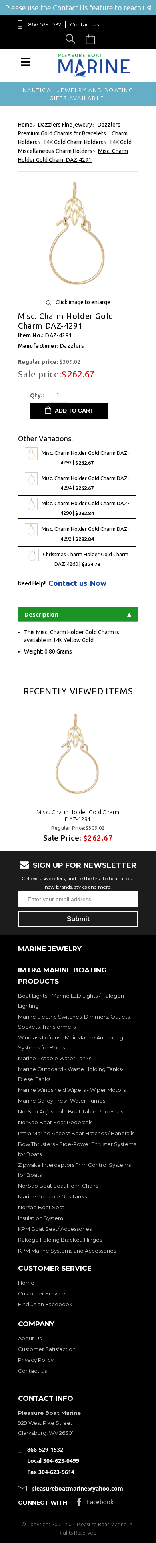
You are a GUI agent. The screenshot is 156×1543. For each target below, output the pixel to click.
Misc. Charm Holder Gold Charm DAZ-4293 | (85, 458)
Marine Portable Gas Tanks (52, 1196)
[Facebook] (95, 1504)
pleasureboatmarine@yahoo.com (77, 1488)
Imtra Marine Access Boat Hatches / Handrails (76, 1133)
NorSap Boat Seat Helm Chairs (58, 1185)
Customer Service (41, 1293)
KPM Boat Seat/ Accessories (55, 1229)
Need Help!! (32, 583)
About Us (30, 1338)
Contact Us (84, 24)
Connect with (42, 1502)
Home (26, 1282)
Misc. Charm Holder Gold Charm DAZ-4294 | (85, 483)
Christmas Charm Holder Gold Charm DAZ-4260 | (85, 559)
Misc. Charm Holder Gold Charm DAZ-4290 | (85, 508)
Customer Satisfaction (47, 1349)
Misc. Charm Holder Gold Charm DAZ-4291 (77, 816)
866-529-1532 (44, 24)
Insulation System (40, 1218)
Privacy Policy (36, 1360)
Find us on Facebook (45, 1304)
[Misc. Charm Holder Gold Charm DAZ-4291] (78, 283)
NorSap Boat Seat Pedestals (55, 1122)
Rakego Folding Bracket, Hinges (60, 1239)
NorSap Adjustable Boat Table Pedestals (70, 1111)
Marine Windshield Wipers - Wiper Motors (72, 1090)
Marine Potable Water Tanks (54, 1058)
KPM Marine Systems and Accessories (67, 1250)
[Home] (94, 75)
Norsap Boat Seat (41, 1207)
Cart (92, 39)
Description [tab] (41, 614)
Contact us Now (77, 583)
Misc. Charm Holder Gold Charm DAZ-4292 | (85, 534)
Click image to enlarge (83, 302)
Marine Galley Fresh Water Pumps (61, 1100)
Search (72, 39)
